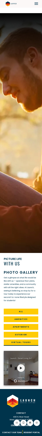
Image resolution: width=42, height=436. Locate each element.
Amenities (21, 319)
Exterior (21, 334)
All (22, 311)
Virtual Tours (21, 342)
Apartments (21, 326)
